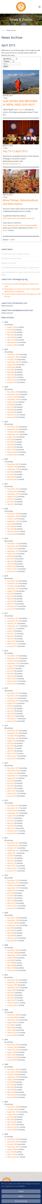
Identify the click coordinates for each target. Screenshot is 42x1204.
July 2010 (10, 893)
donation (21, 110)
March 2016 (11, 679)
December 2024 (13, 392)
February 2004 (12, 1095)
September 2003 (13, 1112)
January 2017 (12, 646)
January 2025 (12, 382)
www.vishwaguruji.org (13, 164)
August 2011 (12, 853)
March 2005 (11, 1055)
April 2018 (11, 601)
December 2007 (13, 980)
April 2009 (11, 935)
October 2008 (12, 953)
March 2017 (11, 641)
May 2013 (11, 786)
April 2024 (11, 412)
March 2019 (11, 566)
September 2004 (13, 1077)
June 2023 (11, 442)
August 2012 (12, 816)
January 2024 (12, 417)
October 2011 (12, 848)
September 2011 (13, 850)
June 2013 (11, 783)
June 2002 (11, 1152)
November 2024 (13, 394)
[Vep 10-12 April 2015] (21, 132)
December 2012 (13, 805)
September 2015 (13, 701)
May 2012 (11, 823)
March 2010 (11, 903)
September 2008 (13, 955)
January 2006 (12, 1035)
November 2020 (13, 516)
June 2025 (11, 370)
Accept (21, 1191)
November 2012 (13, 808)
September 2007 (13, 987)
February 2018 (12, 606)
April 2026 (11, 337)
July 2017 (10, 631)
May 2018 (11, 599)
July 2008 (10, 960)
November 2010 (13, 883)
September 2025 (13, 362)
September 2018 (13, 588)
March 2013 (11, 791)
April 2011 (11, 863)
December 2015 (13, 693)
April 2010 (11, 901)
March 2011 (11, 866)
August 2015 (12, 703)
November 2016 (13, 658)
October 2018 (12, 586)
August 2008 (12, 958)
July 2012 (10, 818)
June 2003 (11, 1117)
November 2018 (13, 583)
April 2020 (11, 529)
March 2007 (11, 1000)
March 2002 (11, 1154)
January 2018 (12, 609)
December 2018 (13, 581)
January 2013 (12, 796)
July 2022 (10, 472)
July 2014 (10, 743)
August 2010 (12, 890)
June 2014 (11, 746)
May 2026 (11, 335)
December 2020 (13, 514)
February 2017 (12, 644)
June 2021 (11, 502)
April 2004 (11, 1090)
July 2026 (10, 330)
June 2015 (11, 708)
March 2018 (11, 604)
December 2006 (13, 1015)
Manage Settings (21, 1201)
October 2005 (12, 1047)
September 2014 (13, 738)
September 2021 (13, 494)
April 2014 (11, 751)
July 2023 (10, 439)
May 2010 (11, 898)
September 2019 (13, 551)
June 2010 (11, 895)
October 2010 (12, 885)
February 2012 (12, 831)
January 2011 (12, 871)
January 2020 (12, 534)
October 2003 (12, 1109)
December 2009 (13, 918)
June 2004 (11, 1085)
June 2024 (11, 407)
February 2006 (12, 1032)
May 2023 (11, 444)
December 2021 (13, 489)
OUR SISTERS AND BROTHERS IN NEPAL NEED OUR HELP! (20, 102)
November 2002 (13, 1142)
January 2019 (12, 571)
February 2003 (12, 1127)
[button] (40, 7)
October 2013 (12, 773)
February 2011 (12, 868)
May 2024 (11, 410)
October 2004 (12, 1074)
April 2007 (11, 998)
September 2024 (13, 399)
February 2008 (12, 970)
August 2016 (12, 666)
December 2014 (13, 731)
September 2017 (13, 626)
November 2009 (13, 920)
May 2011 (11, 861)
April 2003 (11, 1122)
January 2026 (12, 345)
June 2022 (11, 474)
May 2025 (11, 372)
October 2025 (12, 359)
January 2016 (12, 684)
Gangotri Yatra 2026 (8, 263)
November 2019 (13, 546)
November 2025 (13, 357)
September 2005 (13, 1050)
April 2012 (11, 826)
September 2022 (13, 469)
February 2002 (12, 1157)
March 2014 (11, 753)
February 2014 (12, 756)
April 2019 (11, 564)
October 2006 (12, 1017)
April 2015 (11, 713)
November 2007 (13, 982)
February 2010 (12, 906)
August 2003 (12, 1114)
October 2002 (12, 1144)
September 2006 (13, 1020)
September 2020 (13, 521)
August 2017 (12, 628)
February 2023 (12, 452)
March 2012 (11, 828)
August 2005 (12, 1052)
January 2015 (12, 721)
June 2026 (11, 332)
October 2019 (12, 549)
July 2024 (10, 404)
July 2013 (10, 781)
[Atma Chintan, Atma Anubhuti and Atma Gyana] (21, 181)
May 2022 (11, 477)
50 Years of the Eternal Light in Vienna (15, 254)
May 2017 (11, 636)
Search (6, 66)
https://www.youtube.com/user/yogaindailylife (20, 225)
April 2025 (11, 375)
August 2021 (12, 496)
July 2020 (10, 524)
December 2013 (13, 768)
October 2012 (12, 810)
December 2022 (13, 464)
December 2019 (13, 543)
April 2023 (11, 447)
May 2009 (11, 933)
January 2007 (12, 1005)
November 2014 (13, 733)
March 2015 (11, 716)
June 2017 (11, 634)
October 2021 (12, 491)
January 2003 (12, 1130)
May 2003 (11, 1119)
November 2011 (13, 845)
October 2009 (12, 923)
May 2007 (11, 995)
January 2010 (12, 908)
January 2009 (12, 940)
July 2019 (10, 556)
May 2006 (11, 1027)
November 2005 (13, 1045)
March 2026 (11, 340)
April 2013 (11, 788)
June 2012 (11, 821)
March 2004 (11, 1092)
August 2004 (12, 1079)
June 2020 (11, 526)
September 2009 (13, 925)
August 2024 (12, 402)
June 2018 (11, 596)
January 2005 (12, 1060)
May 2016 (11, 673)
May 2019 (11, 561)
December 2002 (13, 1139)
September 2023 (13, 434)
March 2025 (11, 377)
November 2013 (13, 771)
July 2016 (10, 668)
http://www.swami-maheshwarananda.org (18, 218)
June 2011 (11, 858)
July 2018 (10, 594)
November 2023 (13, 429)
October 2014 (12, 736)
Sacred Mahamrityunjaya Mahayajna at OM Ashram (20, 268)
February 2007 (12, 1003)
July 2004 (10, 1082)
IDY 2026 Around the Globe (11, 258)
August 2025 (12, 365)
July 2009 (10, 928)
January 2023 (12, 455)
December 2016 (13, 656)
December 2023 (13, 427)
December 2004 (13, 1069)
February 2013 (12, 793)
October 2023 (12, 432)
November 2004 (13, 1072)
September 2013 (13, 776)
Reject (21, 1196)
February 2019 (12, 569)
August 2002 (12, 1149)
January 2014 (12, 758)
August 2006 (12, 1022)
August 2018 (12, 591)
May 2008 (11, 965)
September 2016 (13, 663)
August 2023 (12, 437)
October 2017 (12, 623)
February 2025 (12, 380)
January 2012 (12, 833)
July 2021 (10, 499)
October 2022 (12, 467)
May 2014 (11, 748)
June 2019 (11, 559)
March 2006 (11, 1030)
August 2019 (12, 554)
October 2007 (12, 985)
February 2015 (12, 718)
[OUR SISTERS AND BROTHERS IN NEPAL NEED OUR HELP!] (21, 82)
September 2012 (13, 813)
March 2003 (11, 1124)
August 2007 (12, 990)
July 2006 (10, 1025)
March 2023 (11, 450)
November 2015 (13, 696)
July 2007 (10, 993)
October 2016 (12, 661)
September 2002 (13, 1147)
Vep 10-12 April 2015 (15, 151)
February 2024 (12, 415)
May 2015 (11, 711)
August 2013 (12, 778)
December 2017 (13, 618)
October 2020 (12, 519)
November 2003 (13, 1107)
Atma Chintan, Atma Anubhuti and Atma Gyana (20, 201)
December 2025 (13, 354)
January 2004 (12, 1097)
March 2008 (11, 968)
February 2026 (12, 342)
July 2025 (10, 367)
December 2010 (13, 880)
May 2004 (11, 1087)
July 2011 (10, 856)
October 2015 (12, 698)
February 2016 (12, 681)
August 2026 (12, 327)
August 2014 (12, 741)
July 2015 (10, 706)
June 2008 (11, 963)
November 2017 (13, 621)
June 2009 (11, 930)
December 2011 (13, 843)
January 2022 (12, 479)
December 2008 (13, 950)
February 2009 (12, 938)
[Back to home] (21, 7)
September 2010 (13, 888)
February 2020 (12, 531)
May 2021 (11, 504)
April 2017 (11, 639)
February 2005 (12, 1057)
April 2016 (11, 676)
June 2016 (11, 671)
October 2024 (12, 397)
